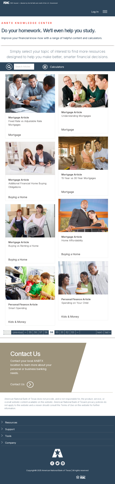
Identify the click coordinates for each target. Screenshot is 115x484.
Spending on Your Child (74, 302)
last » (108, 332)
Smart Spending (17, 308)
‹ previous (17, 332)
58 (46, 332)
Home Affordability (72, 240)
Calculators (57, 66)
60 (57, 332)
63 (72, 332)
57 (40, 332)
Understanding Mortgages (76, 115)
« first (7, 332)
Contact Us (17, 384)
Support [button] (10, 429)
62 (67, 332)
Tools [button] (8, 435)
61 (62, 332)
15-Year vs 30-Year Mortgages (78, 178)
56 (35, 332)
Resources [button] (11, 422)
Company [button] (10, 442)
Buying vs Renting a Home (23, 245)
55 (30, 332)
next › (100, 332)
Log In (95, 11)
